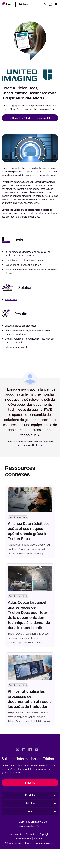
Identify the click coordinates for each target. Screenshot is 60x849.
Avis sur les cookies (45, 843)
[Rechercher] (45, 4)
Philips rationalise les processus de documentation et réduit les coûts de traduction (29, 699)
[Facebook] (30, 750)
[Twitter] (17, 750)
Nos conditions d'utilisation (23, 834)
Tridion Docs (11, 299)
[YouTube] (36, 750)
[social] (43, 750)
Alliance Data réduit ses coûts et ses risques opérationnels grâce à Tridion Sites (28, 531)
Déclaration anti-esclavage (18, 843)
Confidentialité (23, 838)
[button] (7, 4)
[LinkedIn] (23, 750)
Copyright (45, 834)
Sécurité (38, 838)
